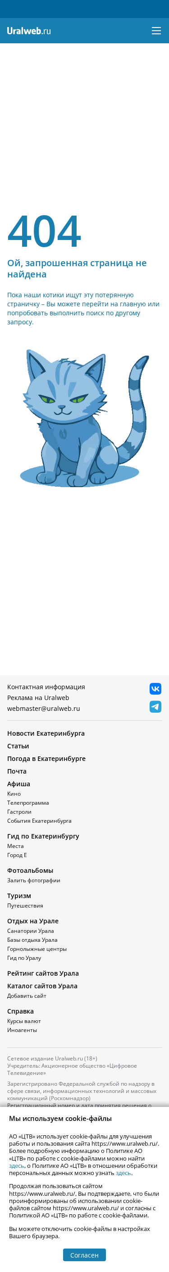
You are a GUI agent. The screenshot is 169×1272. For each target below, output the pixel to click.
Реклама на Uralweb (38, 697)
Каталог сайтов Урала (42, 986)
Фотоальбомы (30, 870)
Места (15, 846)
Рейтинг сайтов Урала (43, 973)
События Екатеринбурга (39, 821)
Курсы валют (24, 1021)
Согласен (84, 1255)
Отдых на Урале (33, 921)
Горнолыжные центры (37, 949)
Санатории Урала (30, 931)
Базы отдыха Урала (32, 940)
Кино (14, 793)
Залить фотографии (33, 880)
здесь (16, 1165)
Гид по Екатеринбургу (43, 836)
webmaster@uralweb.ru (43, 708)
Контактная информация (46, 686)
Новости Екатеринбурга (46, 733)
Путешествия (25, 905)
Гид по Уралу (24, 958)
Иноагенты (22, 1030)
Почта (17, 771)
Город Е (17, 855)
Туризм (19, 895)
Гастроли (19, 812)
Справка (20, 1011)
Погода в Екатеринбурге (46, 758)
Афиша (18, 783)
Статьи (18, 746)
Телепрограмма (28, 803)
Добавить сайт (26, 996)
